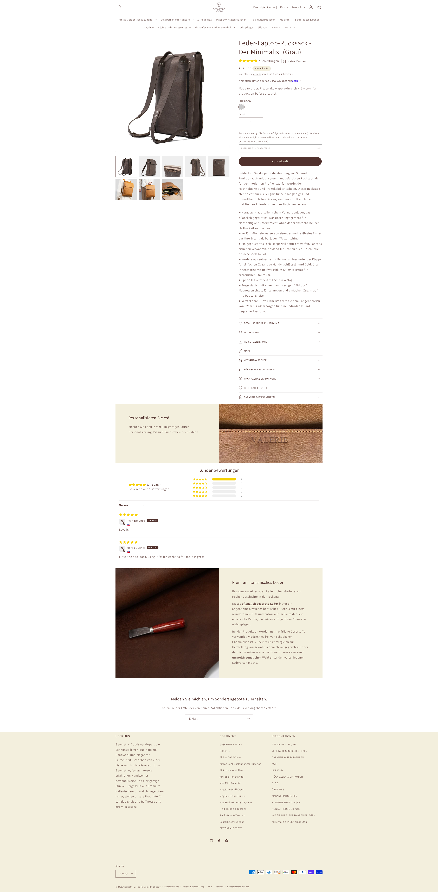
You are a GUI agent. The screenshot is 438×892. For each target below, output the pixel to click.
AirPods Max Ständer (232, 776)
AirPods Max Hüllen (231, 770)
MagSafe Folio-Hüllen (232, 796)
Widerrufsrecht (171, 886)
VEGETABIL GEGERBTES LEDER (289, 751)
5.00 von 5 (154, 485)
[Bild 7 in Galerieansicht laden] (149, 189)
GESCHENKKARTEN (231, 744)
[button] (119, 7)
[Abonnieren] (248, 718)
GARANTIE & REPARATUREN (288, 757)
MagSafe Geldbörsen (232, 789)
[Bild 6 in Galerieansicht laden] (126, 189)
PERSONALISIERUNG (284, 744)
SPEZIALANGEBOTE (231, 828)
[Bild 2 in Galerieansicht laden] (149, 166)
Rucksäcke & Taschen (232, 815)
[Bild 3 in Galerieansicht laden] (172, 166)
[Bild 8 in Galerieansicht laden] (172, 189)
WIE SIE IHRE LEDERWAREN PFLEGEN (293, 815)
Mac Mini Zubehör (230, 783)
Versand (257, 74)
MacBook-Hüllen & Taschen (236, 802)
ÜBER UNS (278, 789)
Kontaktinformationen (238, 886)
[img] (128, 515)
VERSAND (277, 770)
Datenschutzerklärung (193, 886)
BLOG (275, 783)
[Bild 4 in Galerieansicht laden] (195, 166)
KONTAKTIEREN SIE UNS (286, 808)
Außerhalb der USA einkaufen (289, 821)
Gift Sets (225, 751)
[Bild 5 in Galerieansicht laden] (218, 166)
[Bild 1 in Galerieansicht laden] (126, 166)
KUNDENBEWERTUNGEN (286, 802)
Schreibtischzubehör (232, 821)
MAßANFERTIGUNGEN (285, 796)
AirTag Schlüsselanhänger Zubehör (240, 763)
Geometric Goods (131, 887)
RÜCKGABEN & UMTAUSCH (287, 776)
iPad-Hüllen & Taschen (233, 808)
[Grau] (241, 107)
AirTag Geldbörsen (230, 757)
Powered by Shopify (151, 887)
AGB (274, 763)
